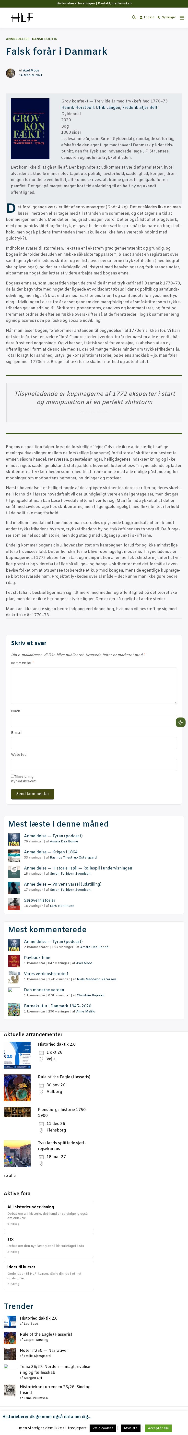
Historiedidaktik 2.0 (57, 1044)
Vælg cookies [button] (103, 1428)
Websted (19, 755)
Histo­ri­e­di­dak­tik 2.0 (39, 1318)
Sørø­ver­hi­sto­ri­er (39, 900)
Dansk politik (44, 39)
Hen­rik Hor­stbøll (77, 107)
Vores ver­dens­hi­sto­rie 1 (46, 974)
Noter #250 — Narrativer (44, 1350)
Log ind (149, 18)
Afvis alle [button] (131, 1428)
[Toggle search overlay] (134, 18)
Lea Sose (31, 1324)
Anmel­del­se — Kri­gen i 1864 (51, 852)
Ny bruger (169, 18)
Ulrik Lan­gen (108, 107)
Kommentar (22, 663)
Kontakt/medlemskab (115, 3)
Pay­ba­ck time (37, 957)
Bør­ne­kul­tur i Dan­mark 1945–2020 (57, 1006)
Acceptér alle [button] (158, 1428)
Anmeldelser (18, 39)
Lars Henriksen (62, 906)
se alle (10, 1175)
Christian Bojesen (90, 995)
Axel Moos (31, 71)
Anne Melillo (85, 1012)
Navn (15, 711)
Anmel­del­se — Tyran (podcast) (53, 836)
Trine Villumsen (36, 1398)
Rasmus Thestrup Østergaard (73, 858)
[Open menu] (180, 17)
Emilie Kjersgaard (37, 1356)
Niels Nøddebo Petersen (96, 979)
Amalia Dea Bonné (64, 841)
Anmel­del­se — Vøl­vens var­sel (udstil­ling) (63, 884)
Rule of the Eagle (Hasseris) (64, 1077)
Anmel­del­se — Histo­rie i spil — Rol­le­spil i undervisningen (78, 868)
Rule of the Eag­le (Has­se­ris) (46, 1334)
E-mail (16, 733)
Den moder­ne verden (44, 990)
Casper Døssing (36, 1340)
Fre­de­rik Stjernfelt (139, 107)
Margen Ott (33, 1378)
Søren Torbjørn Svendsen (70, 874)
